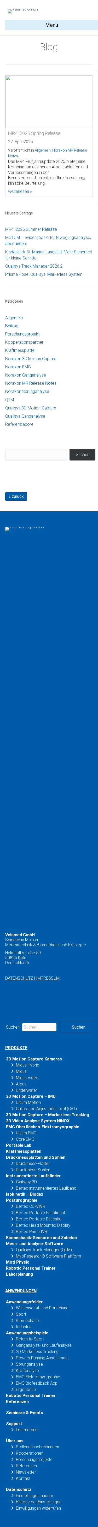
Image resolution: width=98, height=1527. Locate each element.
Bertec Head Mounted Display (43, 1225)
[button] (75, 1027)
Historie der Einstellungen (38, 1501)
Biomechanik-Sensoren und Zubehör (42, 1237)
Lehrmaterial (27, 1429)
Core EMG (25, 1139)
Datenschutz (19, 978)
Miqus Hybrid (27, 1065)
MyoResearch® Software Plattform (48, 1256)
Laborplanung (19, 1274)
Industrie (24, 1326)
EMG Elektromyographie (38, 1376)
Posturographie (21, 1200)
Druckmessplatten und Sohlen (35, 1157)
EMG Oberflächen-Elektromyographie (42, 1126)
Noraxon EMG (18, 366)
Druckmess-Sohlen (33, 1169)
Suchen (82, 454)
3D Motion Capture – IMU (31, 1096)
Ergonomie (26, 1389)
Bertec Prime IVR (31, 1231)
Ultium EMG (26, 1132)
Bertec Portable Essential (39, 1218)
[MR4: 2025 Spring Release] (48, 101)
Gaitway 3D (26, 1181)
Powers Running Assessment (42, 1357)
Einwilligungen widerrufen (38, 1508)
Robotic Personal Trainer (31, 1268)
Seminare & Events (24, 1412)
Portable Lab (18, 1145)
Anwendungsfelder (24, 1301)
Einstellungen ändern (34, 1495)
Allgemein (43, 150)
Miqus (21, 1071)
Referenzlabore (19, 424)
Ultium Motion (28, 1102)
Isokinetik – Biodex (24, 1194)
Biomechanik (27, 1320)
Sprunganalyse (29, 1364)
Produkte (16, 1047)
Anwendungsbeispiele (27, 1332)
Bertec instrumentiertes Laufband (46, 1188)
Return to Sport (30, 1338)
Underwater (26, 1090)
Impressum (48, 978)
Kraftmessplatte (19, 350)
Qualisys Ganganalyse (25, 416)
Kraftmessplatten (23, 1151)
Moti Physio (18, 1262)
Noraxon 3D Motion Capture (30, 358)
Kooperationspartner (24, 342)
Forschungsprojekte (34, 1459)
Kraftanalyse (27, 1370)
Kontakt (23, 1478)
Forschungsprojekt (22, 334)
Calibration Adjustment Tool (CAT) (46, 1108)
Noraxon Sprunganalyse (27, 391)
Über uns (15, 1440)
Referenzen (17, 1401)
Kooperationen (29, 1453)
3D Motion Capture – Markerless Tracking (47, 1114)
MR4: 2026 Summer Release (31, 229)
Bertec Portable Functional (40, 1212)
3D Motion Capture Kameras (34, 1059)
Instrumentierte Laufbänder (33, 1175)
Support (14, 1423)
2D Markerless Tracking (37, 1351)
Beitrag (11, 325)
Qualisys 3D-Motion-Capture (30, 407)
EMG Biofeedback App (36, 1383)
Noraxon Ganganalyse (25, 375)
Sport (21, 1314)
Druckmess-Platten (33, 1163)
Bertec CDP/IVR (30, 1206)
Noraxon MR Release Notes (30, 383)
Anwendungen (21, 1290)
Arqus (21, 1084)
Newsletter (26, 1472)
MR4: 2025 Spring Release (34, 133)
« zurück (16, 496)
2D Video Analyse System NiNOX (38, 1120)
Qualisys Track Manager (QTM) (44, 1249)
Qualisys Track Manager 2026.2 (33, 266)
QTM (9, 399)
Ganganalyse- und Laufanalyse (44, 1345)
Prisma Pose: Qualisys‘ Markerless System (43, 274)
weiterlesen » (20, 191)
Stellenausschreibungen (37, 1446)
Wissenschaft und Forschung (42, 1307)
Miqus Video (27, 1077)
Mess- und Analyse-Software (34, 1243)
